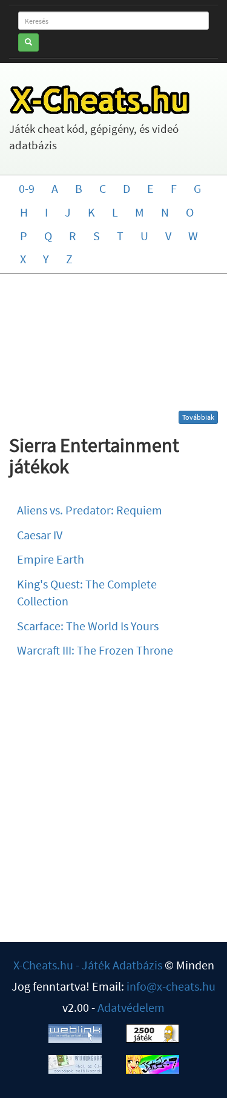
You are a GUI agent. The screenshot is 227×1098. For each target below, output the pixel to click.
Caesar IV (39, 534)
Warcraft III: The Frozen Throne (95, 650)
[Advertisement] (113, 347)
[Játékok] (152, 1031)
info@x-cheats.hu (171, 986)
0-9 (27, 188)
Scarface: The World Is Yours (88, 625)
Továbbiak (198, 417)
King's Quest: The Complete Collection (87, 592)
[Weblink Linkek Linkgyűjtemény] (75, 1031)
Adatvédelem (131, 1007)
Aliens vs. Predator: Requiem (89, 509)
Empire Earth (50, 559)
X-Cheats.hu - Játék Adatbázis (87, 964)
